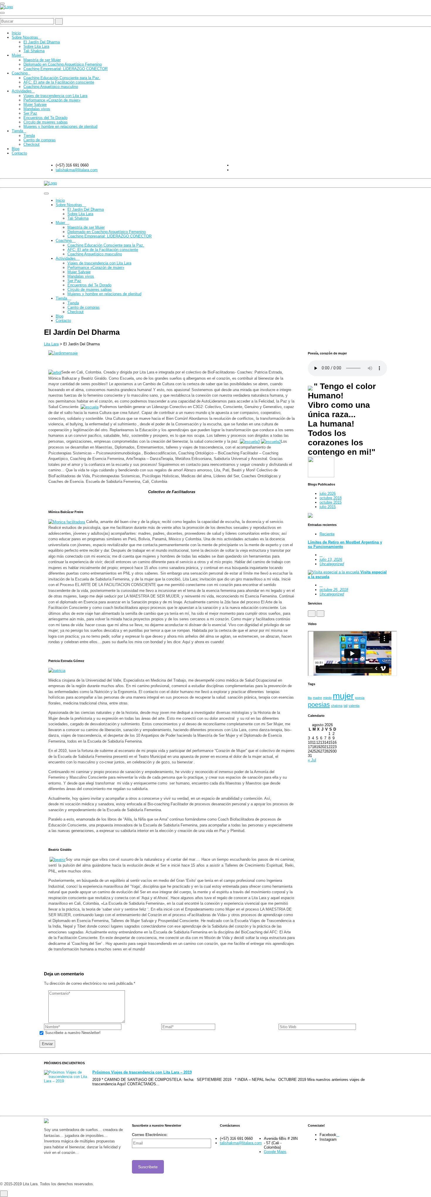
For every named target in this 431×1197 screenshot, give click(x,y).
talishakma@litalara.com (77, 170)
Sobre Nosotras (25, 37)
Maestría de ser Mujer (42, 60)
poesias (319, 704)
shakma (336, 705)
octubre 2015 (331, 502)
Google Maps (275, 1152)
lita (310, 697)
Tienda (17, 131)
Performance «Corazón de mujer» (51, 100)
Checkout (31, 144)
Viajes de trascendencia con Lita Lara (55, 96)
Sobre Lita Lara (36, 46)
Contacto (19, 153)
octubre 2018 (331, 498)
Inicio (16, 33)
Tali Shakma (34, 51)
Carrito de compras (39, 140)
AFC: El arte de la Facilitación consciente (58, 82)
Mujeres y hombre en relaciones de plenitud (60, 126)
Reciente (327, 534)
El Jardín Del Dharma (41, 42)
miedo (327, 697)
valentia (354, 705)
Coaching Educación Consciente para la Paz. (61, 78)
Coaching (20, 73)
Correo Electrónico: (149, 1135)
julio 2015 (328, 507)
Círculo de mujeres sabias (45, 122)
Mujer (16, 55)
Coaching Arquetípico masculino (50, 86)
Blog (15, 149)
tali (345, 705)
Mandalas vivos (36, 109)
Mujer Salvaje (35, 104)
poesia (359, 697)
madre (317, 697)
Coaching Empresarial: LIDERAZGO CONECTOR (65, 69)
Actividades (22, 91)
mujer (343, 696)
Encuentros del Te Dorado (45, 118)
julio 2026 (328, 493)
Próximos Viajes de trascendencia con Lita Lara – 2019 (142, 1072)
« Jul (312, 760)
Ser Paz (30, 113)
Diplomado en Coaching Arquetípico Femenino (62, 64)
